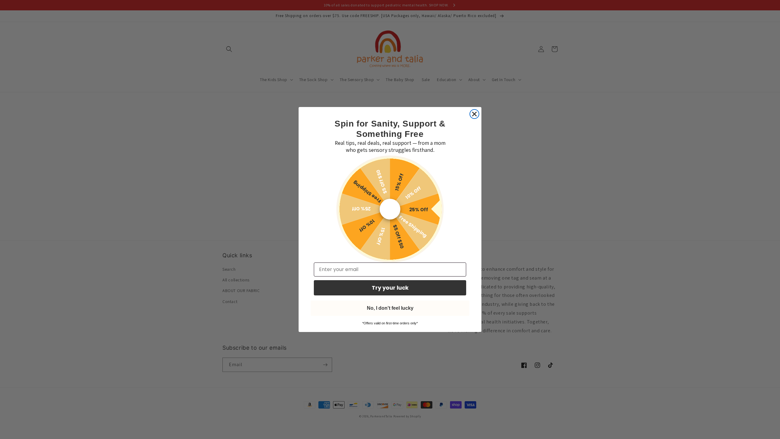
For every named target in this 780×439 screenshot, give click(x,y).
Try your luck (390, 287)
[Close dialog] (474, 114)
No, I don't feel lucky (390, 308)
